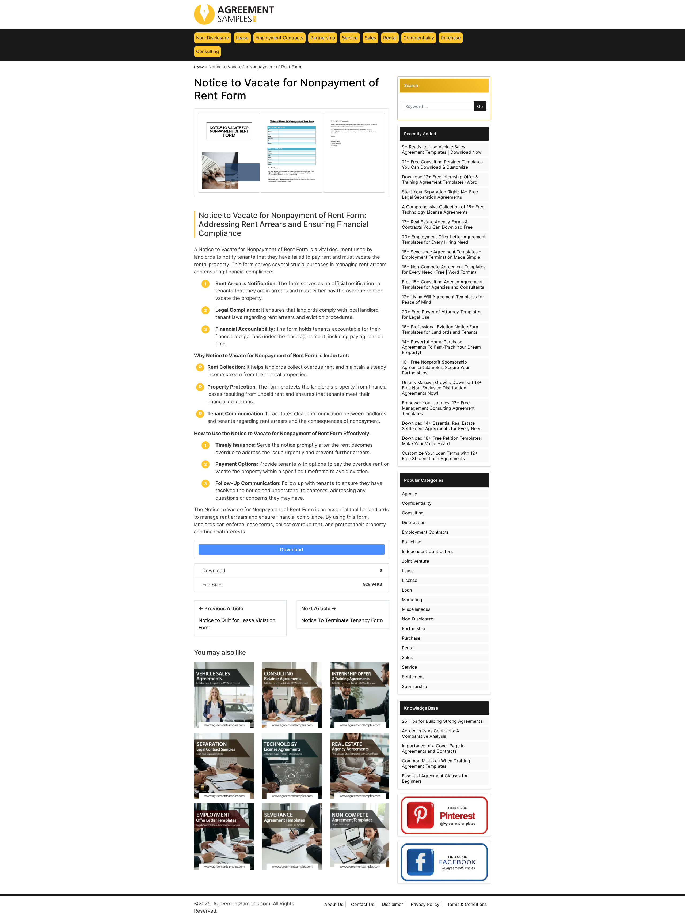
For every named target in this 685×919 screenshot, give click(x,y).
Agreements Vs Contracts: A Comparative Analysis (430, 733)
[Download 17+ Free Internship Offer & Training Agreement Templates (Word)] (359, 695)
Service (350, 37)
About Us (333, 904)
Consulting (207, 51)
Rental (390, 37)
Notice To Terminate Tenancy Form (342, 620)
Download (291, 549)
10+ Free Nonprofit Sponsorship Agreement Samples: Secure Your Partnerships (436, 367)
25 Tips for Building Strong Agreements (442, 721)
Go (480, 106)
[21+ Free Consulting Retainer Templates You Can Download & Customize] (291, 695)
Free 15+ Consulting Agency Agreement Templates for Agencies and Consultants (443, 284)
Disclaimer (392, 904)
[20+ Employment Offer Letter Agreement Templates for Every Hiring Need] (224, 836)
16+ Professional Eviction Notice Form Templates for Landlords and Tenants (441, 329)
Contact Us (362, 904)
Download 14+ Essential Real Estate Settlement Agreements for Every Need (442, 425)
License (409, 580)
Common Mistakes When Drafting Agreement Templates (436, 763)
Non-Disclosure (212, 37)
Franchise (411, 541)
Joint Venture (415, 561)
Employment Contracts (279, 37)
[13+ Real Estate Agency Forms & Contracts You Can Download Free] (359, 765)
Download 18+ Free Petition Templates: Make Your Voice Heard (442, 440)
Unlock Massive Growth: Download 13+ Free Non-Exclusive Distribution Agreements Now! (442, 388)
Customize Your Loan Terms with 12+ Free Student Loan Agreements (440, 455)
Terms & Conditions (467, 904)
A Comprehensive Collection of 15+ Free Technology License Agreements (443, 209)
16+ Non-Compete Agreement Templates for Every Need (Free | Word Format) (443, 269)
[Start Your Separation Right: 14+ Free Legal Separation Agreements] (224, 765)
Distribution (413, 522)
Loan (407, 590)
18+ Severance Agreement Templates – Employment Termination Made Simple (441, 254)
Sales (370, 37)
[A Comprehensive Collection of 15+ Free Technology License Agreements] (291, 765)
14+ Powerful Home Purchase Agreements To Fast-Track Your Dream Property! (441, 347)
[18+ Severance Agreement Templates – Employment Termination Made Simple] (291, 836)
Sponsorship (414, 686)
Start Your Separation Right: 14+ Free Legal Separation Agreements (440, 194)
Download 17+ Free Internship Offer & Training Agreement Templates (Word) (440, 179)
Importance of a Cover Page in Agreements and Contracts (433, 748)
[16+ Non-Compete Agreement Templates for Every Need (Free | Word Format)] (359, 836)
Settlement (413, 676)
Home (199, 67)
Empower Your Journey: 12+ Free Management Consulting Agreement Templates (438, 408)
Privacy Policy (425, 904)
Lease (242, 37)
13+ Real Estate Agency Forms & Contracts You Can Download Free (437, 224)
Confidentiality (419, 37)
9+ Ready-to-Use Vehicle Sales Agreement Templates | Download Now (442, 149)
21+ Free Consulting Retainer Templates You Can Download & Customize (442, 164)
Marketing (412, 599)
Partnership (322, 37)
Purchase (451, 37)
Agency (409, 493)
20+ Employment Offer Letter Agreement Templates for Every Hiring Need (444, 239)
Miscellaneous (416, 609)
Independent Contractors (427, 551)
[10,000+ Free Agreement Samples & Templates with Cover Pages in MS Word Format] (342, 14)
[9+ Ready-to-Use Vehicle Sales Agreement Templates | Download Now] (224, 695)
